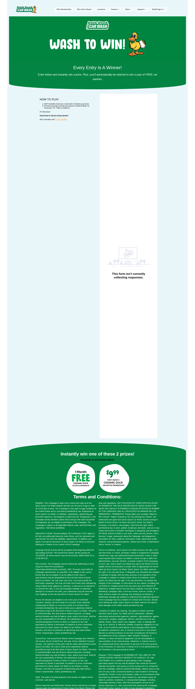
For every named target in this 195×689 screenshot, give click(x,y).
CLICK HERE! (61, 119)
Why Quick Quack (84, 9)
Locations (101, 9)
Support (140, 9)
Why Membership (64, 9)
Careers (114, 9)
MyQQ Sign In (157, 9)
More (127, 9)
